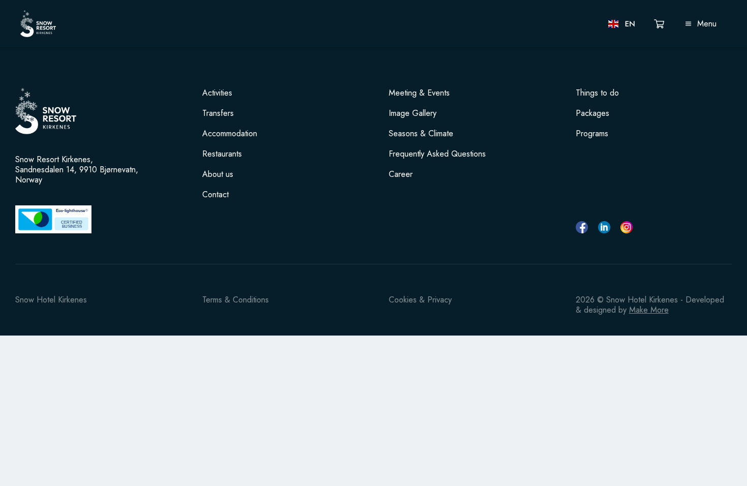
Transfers (218, 113)
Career (401, 174)
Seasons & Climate (421, 134)
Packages (592, 113)
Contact (215, 195)
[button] (622, 24)
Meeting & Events (419, 93)
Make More (649, 310)
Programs (592, 134)
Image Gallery (413, 113)
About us (217, 174)
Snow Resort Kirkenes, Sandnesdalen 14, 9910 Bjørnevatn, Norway (76, 170)
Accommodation (229, 134)
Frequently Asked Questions (437, 154)
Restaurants (222, 154)
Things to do (597, 93)
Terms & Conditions (235, 300)
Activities (217, 93)
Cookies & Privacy (420, 300)
